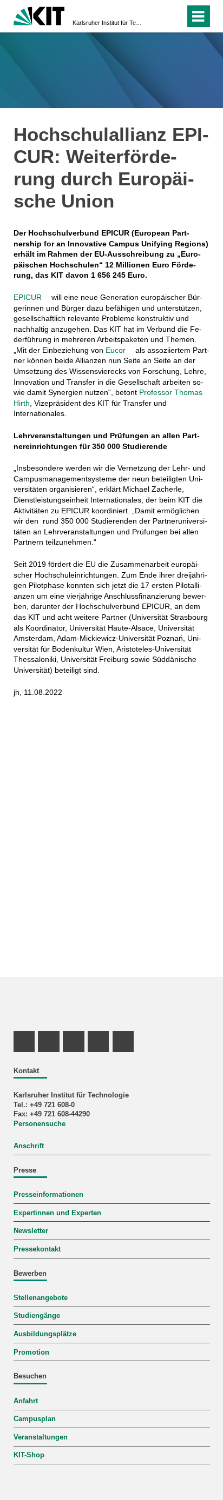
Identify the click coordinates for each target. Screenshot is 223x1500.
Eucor (116, 350)
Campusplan (35, 1419)
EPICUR (28, 297)
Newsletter (31, 1231)
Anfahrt (26, 1401)
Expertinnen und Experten (57, 1213)
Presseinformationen (48, 1194)
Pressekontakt (37, 1249)
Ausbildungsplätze (45, 1334)
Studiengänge (37, 1316)
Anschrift (29, 1146)
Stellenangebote (41, 1298)
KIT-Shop (29, 1455)
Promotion (31, 1352)
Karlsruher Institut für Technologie (108, 22)
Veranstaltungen (41, 1437)
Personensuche (39, 1124)
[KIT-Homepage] (39, 14)
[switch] (174, 16)
